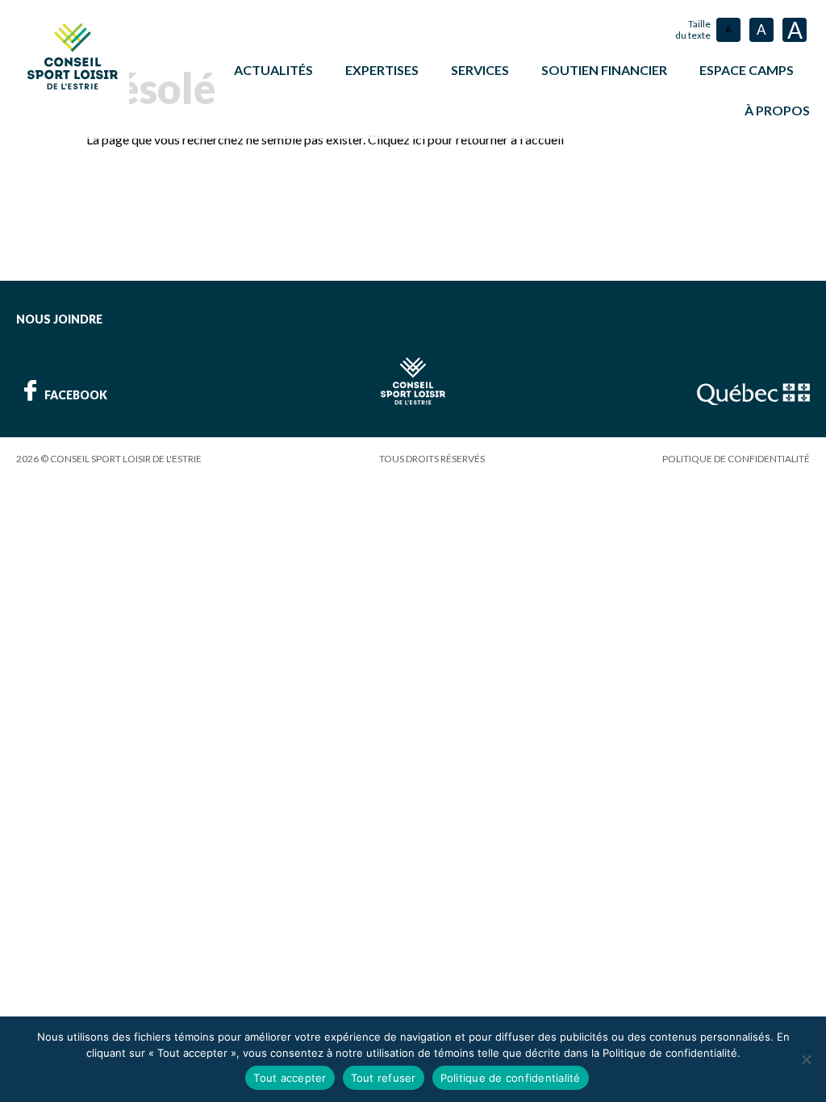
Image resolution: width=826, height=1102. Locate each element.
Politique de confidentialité (736, 459)
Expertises (382, 69)
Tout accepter (289, 1077)
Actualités (273, 69)
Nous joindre (59, 319)
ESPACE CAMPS (746, 69)
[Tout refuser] (806, 1059)
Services (480, 69)
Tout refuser (383, 1077)
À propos (777, 110)
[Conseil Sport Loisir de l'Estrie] (72, 56)
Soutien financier (604, 69)
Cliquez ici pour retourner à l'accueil (466, 139)
